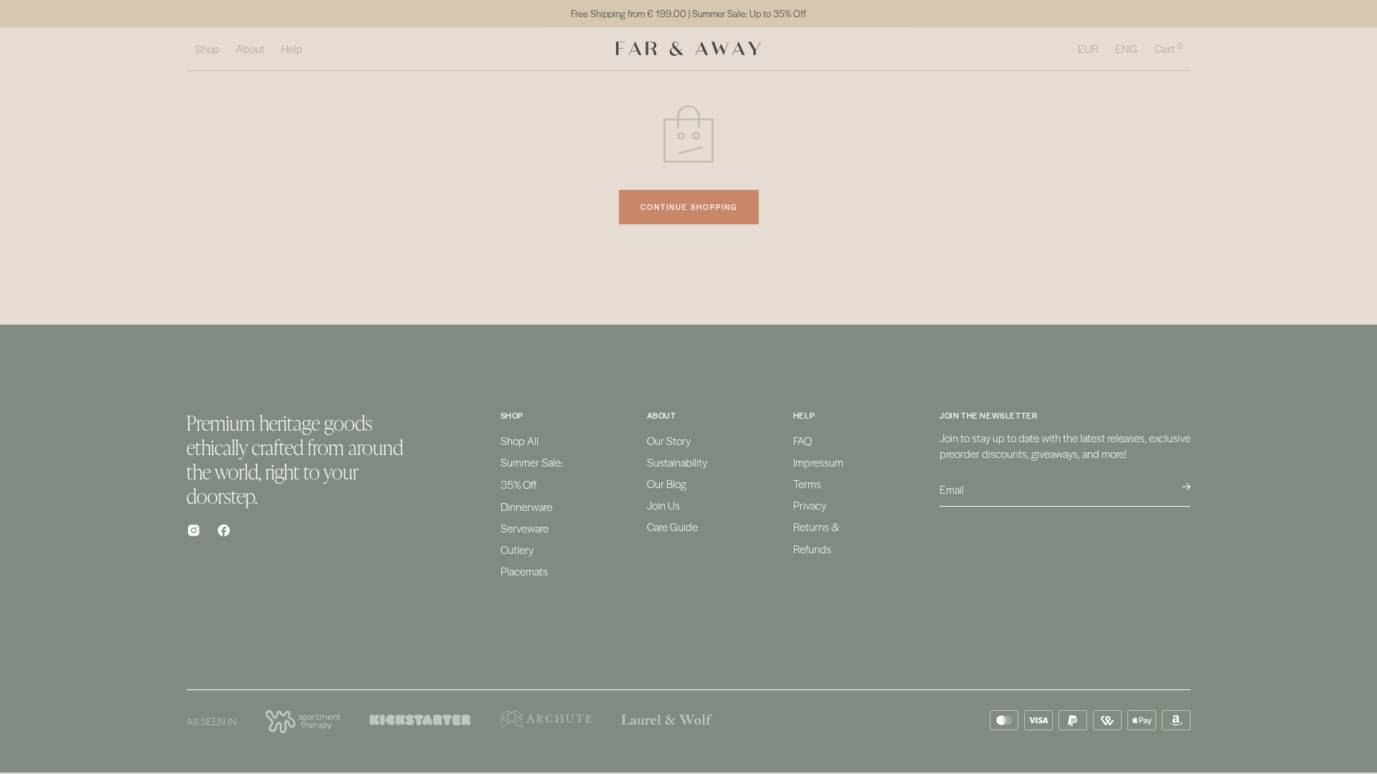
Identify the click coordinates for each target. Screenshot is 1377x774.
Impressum (818, 461)
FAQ (802, 440)
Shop (207, 48)
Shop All (520, 440)
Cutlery (517, 549)
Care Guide (672, 526)
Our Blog (666, 483)
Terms (807, 483)
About (250, 48)
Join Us (663, 504)
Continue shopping (688, 206)
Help (292, 48)
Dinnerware (526, 506)
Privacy (809, 504)
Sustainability (677, 461)
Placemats (524, 570)
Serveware (525, 527)
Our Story (669, 440)
